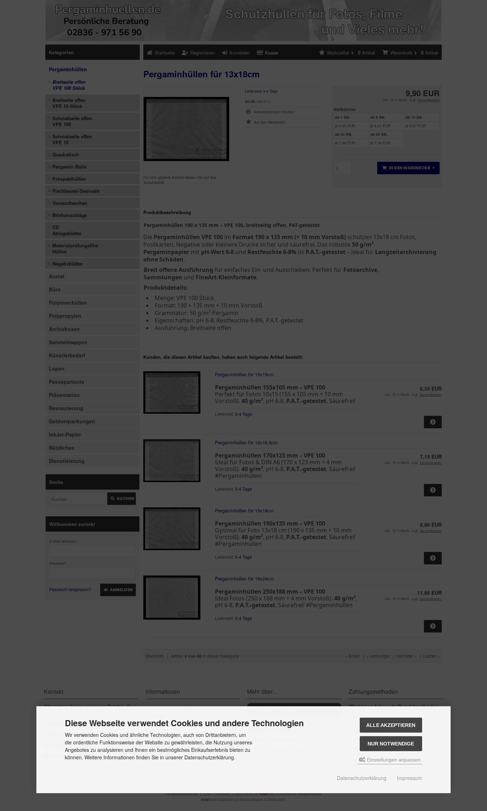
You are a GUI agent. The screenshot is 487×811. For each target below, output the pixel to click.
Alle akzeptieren (390, 725)
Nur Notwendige (391, 744)
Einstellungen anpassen (393, 760)
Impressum (409, 777)
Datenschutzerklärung (361, 777)
